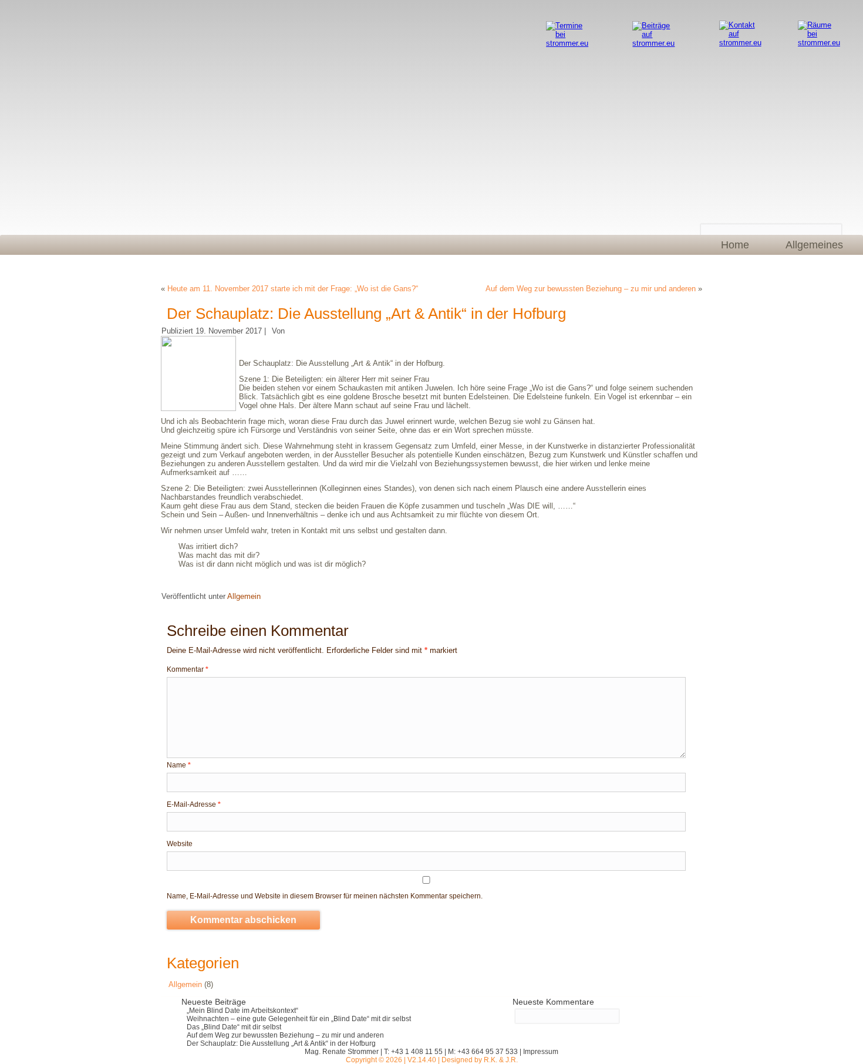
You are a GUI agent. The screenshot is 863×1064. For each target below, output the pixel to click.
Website (180, 844)
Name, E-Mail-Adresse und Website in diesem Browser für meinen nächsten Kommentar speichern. (325, 896)
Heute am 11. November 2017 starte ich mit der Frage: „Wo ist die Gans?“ (292, 288)
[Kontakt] (741, 25)
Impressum (540, 1052)
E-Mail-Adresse (194, 804)
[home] (301, 122)
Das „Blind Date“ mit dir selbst (234, 1027)
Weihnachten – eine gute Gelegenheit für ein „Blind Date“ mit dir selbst (299, 1019)
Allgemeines (814, 245)
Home (735, 245)
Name (179, 765)
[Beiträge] (654, 25)
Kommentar (187, 669)
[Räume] (820, 25)
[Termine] (568, 25)
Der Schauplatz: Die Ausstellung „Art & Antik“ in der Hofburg (281, 1043)
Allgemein (244, 596)
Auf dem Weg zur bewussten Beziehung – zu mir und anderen (591, 288)
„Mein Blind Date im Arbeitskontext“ (242, 1010)
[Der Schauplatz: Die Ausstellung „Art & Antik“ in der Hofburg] (200, 408)
